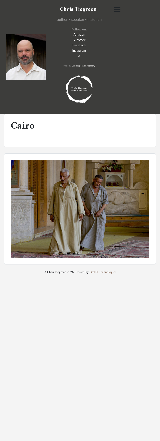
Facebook (79, 45)
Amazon (79, 34)
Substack (79, 40)
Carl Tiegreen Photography (83, 66)
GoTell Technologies (103, 272)
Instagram (79, 50)
